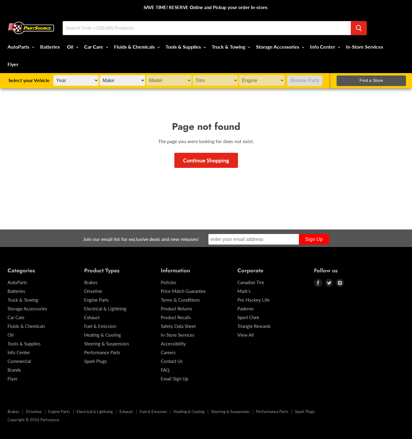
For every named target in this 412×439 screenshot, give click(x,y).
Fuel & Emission (100, 326)
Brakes (91, 282)
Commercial (19, 361)
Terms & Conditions (180, 300)
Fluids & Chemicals (135, 47)
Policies (168, 282)
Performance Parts (102, 352)
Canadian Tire (250, 282)
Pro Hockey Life (253, 300)
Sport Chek (248, 317)
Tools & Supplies (184, 47)
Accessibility (173, 343)
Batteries (50, 47)
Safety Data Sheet (178, 326)
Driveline (93, 291)
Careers (168, 352)
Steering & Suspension (106, 343)
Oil (70, 47)
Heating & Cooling (102, 335)
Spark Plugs (95, 361)
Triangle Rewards (254, 326)
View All (245, 335)
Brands (14, 370)
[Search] (359, 28)
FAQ (165, 370)
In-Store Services (364, 47)
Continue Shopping (206, 160)
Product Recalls (176, 317)
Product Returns (176, 308)
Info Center (323, 47)
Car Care (94, 47)
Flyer (13, 64)
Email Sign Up (174, 378)
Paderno (245, 308)
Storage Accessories (278, 47)
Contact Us (172, 361)
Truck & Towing (229, 47)
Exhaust (92, 317)
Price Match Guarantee (183, 291)
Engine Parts (96, 300)
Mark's (244, 291)
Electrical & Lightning (105, 308)
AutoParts (19, 47)
